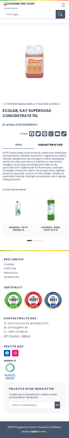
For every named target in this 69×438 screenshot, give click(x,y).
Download (11, 277)
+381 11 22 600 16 (17, 332)
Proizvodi (11, 273)
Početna (10, 268)
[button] (29, 240)
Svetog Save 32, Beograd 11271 (28, 323)
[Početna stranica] (5, 104)
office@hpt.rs (18, 327)
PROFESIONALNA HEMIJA (21, 104)
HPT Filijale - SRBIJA (17, 336)
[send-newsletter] (57, 405)
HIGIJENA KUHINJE (48, 104)
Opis (18, 145)
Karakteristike (50, 145)
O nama (9, 264)
